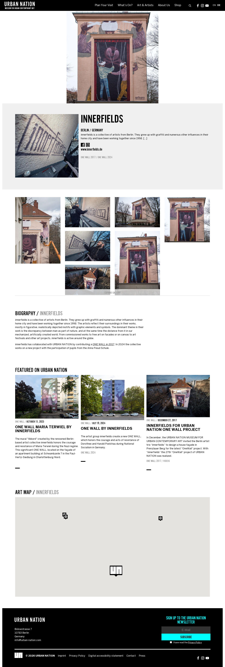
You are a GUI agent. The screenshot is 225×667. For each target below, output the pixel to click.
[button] (66, 517)
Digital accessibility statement (105, 656)
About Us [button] (164, 5)
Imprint (62, 656)
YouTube (207, 6)
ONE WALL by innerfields (106, 429)
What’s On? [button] (125, 5)
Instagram (202, 6)
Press (142, 656)
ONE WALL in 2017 (103, 344)
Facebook (198, 6)
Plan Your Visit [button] (104, 5)
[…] (145, 138)
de (218, 5)
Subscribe (186, 637)
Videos (166, 461)
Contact (131, 656)
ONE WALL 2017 (88, 157)
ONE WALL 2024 (105, 157)
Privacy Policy (195, 643)
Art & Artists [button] (145, 5)
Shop (177, 5)
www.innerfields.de (91, 149)
